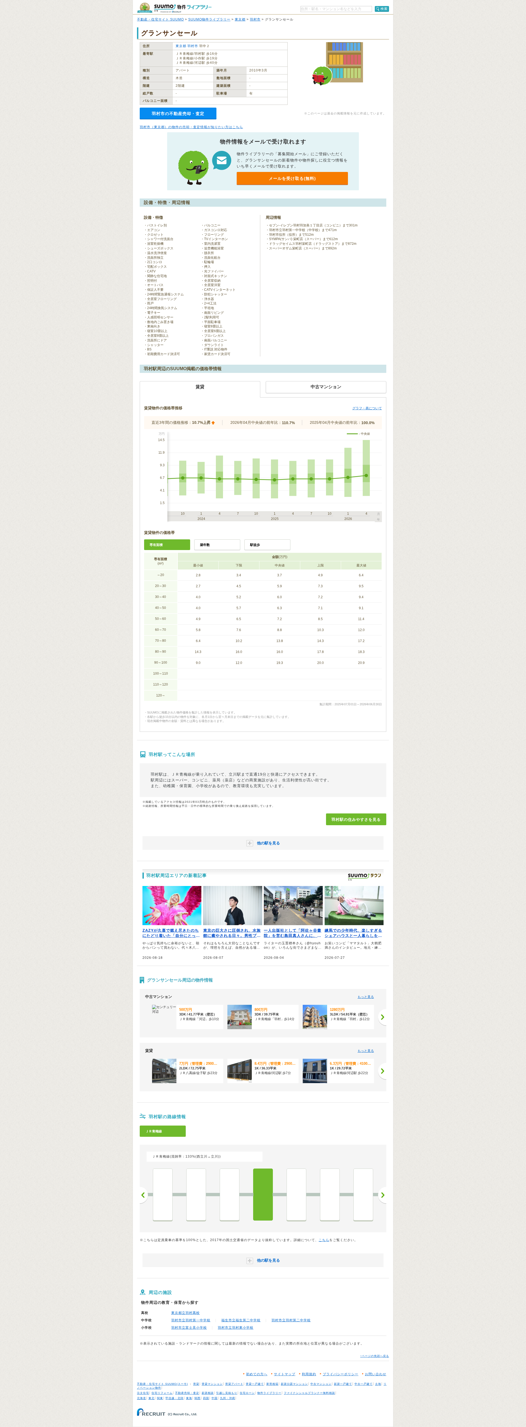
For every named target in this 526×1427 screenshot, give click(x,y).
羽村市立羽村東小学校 (235, 1328)
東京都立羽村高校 (185, 1313)
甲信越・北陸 (174, 1398)
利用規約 (309, 1374)
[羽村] (263, 1194)
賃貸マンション (212, 1383)
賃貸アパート (234, 1383)
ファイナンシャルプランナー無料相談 (309, 1392)
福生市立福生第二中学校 (241, 1320)
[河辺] (329, 1194)
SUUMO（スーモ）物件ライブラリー (174, 8)
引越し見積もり (226, 1392)
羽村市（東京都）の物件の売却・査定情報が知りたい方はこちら (191, 127)
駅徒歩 (255, 545)
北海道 (141, 1398)
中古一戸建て (364, 1383)
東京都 (240, 19)
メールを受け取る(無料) (292, 178)
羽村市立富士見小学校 (189, 1328)
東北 (151, 1398)
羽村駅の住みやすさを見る (356, 819)
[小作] (296, 1194)
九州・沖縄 (227, 1398)
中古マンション (320, 1383)
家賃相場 (272, 1383)
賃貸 (196, 1383)
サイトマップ (284, 1374)
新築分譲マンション (294, 1383)
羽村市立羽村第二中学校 (291, 1320)
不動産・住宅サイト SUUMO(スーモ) (162, 1383)
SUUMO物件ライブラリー (209, 19)
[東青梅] (363, 1194)
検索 (384, 9)
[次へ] (382, 1017)
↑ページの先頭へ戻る (374, 1355)
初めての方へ (256, 1374)
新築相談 (208, 1392)
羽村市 (255, 19)
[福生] (229, 1194)
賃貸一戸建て (255, 1383)
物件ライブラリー (269, 1392)
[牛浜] (196, 1194)
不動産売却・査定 (187, 1392)
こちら (324, 1240)
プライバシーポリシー (340, 1374)
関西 (198, 1398)
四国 (206, 1398)
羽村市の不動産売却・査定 (178, 113)
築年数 (205, 545)
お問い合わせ (375, 1374)
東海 (189, 1398)
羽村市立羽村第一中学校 (190, 1320)
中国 (214, 1398)
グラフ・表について (367, 408)
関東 (160, 1398)
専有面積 (156, 545)
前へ (144, 1195)
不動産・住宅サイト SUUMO (160, 19)
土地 (378, 1383)
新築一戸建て (343, 1383)
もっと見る (366, 997)
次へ (382, 1195)
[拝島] (162, 1194)
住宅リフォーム (162, 1392)
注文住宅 (143, 1392)
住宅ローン (247, 1392)
